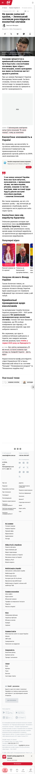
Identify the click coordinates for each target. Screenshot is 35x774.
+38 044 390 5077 (24, 455)
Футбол (7, 668)
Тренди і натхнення (11, 657)
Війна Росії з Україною (13, 545)
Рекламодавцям (6, 498)
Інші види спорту (10, 676)
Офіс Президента (15, 29)
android (7, 712)
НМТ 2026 (8, 639)
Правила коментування (25, 490)
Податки (7, 604)
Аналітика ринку (10, 652)
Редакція (4, 486)
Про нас (4, 483)
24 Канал (4, 7)
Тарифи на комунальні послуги (15, 601)
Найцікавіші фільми (11, 615)
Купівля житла (9, 655)
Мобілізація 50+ (10, 573)
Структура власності (25, 502)
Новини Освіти (10, 631)
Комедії (7, 623)
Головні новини (10, 526)
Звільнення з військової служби (15, 571)
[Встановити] (17, 760)
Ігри (20, 511)
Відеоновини (9, 533)
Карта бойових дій (11, 549)
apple (20, 712)
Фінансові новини (11, 599)
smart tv (7, 717)
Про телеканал (6, 492)
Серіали (7, 625)
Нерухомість (9, 650)
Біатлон (7, 673)
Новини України (10, 528)
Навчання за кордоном (12, 644)
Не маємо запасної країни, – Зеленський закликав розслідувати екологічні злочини (27, 7)
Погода (7, 538)
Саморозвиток (9, 641)
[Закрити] (31, 756)
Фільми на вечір (10, 620)
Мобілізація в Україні (13, 568)
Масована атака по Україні (13, 557)
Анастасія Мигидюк (12, 25)
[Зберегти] (30, 33)
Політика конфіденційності (7, 505)
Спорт (7, 664)
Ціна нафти (8, 594)
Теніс (6, 671)
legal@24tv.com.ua (24, 745)
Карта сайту (22, 508)
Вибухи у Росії (9, 560)
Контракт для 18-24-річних (13, 578)
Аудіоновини (9, 536)
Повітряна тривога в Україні (14, 555)
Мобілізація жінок (10, 576)
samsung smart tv (20, 717)
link (19, 462)
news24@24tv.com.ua (8, 455)
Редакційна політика (8, 489)
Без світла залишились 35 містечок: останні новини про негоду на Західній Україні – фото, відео (16, 350)
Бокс (6, 666)
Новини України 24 (14, 7)
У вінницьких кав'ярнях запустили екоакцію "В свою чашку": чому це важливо (14, 130)
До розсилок (11, 700)
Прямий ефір (9, 531)
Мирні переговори (11, 552)
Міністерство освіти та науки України (16, 634)
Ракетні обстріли (10, 547)
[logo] (8, 2)
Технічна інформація (25, 493)
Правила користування (9, 501)
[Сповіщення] (33, 2)
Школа (7, 636)
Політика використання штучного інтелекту (9, 509)
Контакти (21, 496)
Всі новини (9, 524)
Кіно (7, 613)
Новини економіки (12, 592)
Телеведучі (5, 495)
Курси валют (9, 596)
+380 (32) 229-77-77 (13, 743)
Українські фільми (11, 617)
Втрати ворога (9, 562)
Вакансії (21, 499)
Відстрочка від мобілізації (13, 581)
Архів (20, 505)
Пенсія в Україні (10, 606)
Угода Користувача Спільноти (24, 486)
